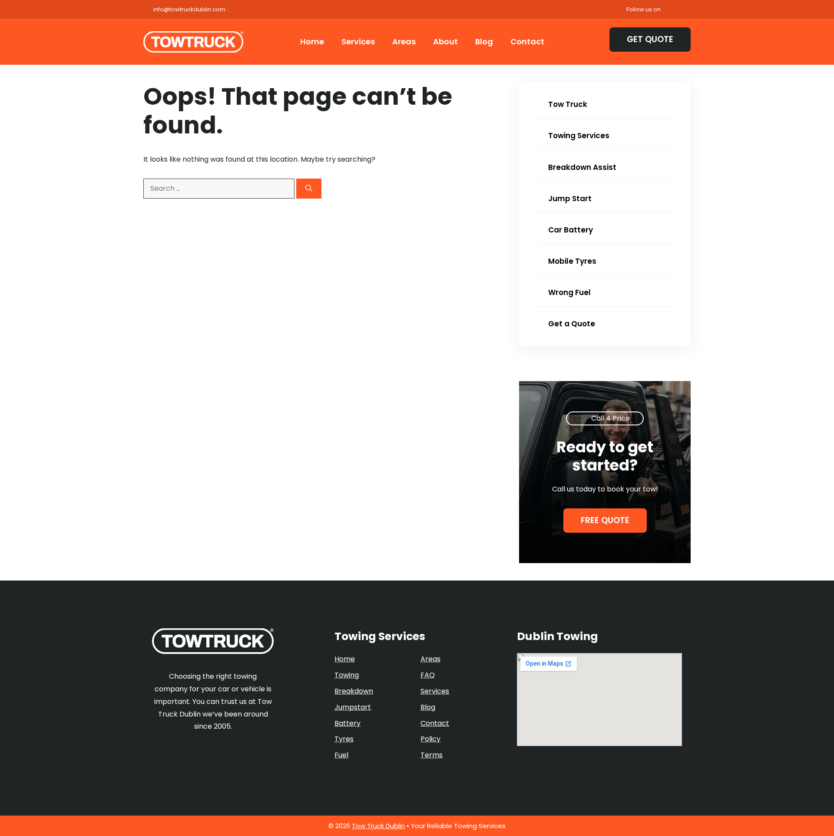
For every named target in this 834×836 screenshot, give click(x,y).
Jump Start (569, 198)
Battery (347, 723)
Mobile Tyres (571, 261)
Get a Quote (570, 323)
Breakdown (353, 691)
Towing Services (577, 135)
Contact (527, 41)
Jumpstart (352, 707)
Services (358, 41)
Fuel (341, 755)
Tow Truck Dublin (378, 825)
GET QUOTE (650, 39)
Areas (404, 41)
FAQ (427, 675)
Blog (484, 41)
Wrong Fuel (568, 292)
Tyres (344, 739)
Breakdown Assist (581, 167)
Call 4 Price (610, 418)
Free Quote (605, 520)
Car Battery (569, 230)
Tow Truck (566, 104)
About (445, 41)
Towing (346, 675)
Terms (431, 755)
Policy (430, 739)
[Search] (308, 189)
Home (312, 41)
